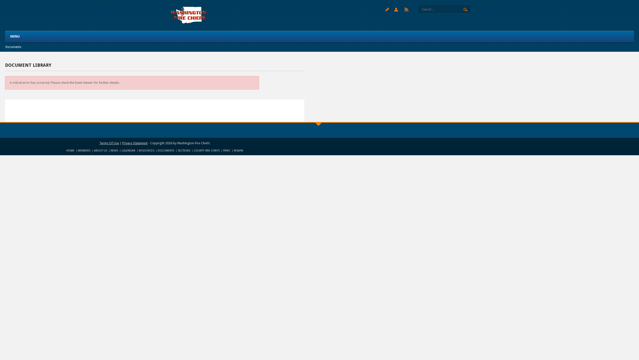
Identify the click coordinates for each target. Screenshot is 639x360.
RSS (406, 9)
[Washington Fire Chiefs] (188, 15)
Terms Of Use (109, 143)
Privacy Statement (135, 143)
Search (465, 9)
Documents (13, 47)
